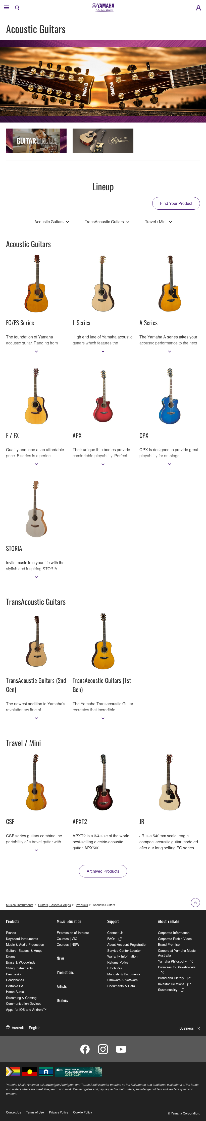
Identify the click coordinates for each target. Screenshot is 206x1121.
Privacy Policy (58, 1112)
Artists (62, 986)
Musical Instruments (19, 905)
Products (82, 905)
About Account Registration (127, 944)
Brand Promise (169, 944)
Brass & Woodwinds (20, 962)
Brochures (114, 968)
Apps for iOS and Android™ (26, 1009)
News (60, 958)
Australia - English (26, 1027)
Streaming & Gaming (21, 997)
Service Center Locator (124, 950)
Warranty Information (122, 956)
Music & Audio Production (25, 944)
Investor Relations (171, 983)
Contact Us (115, 932)
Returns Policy (118, 962)
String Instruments (19, 968)
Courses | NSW (68, 944)
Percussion (14, 974)
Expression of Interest (73, 932)
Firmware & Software (122, 979)
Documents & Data (121, 985)
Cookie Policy (82, 1112)
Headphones (15, 979)
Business (186, 1028)
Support (113, 921)
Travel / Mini (156, 221)
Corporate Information (173, 932)
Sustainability (168, 989)
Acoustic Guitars (49, 221)
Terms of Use (35, 1112)
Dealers (62, 1000)
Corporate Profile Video (175, 938)
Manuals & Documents (123, 974)
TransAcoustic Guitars (104, 221)
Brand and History (171, 977)
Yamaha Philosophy (172, 961)
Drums (11, 956)
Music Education (69, 921)
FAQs (111, 938)
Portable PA (14, 985)
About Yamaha (168, 921)
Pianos (11, 932)
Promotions (65, 972)
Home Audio (15, 991)
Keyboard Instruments (22, 938)
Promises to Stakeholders (177, 967)
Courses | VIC (67, 938)
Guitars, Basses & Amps (54, 905)
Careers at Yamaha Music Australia (177, 953)
